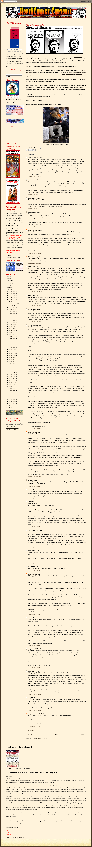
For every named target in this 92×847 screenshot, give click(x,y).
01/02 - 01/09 (12, 403)
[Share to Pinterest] (35, 150)
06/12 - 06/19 (12, 355)
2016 (8, 279)
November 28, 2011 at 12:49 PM (34, 321)
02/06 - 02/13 (12, 393)
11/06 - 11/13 (12, 312)
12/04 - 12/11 (12, 297)
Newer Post (29, 734)
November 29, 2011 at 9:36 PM (34, 667)
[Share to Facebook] (33, 150)
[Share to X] (31, 150)
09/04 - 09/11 (12, 330)
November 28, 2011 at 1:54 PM (34, 476)
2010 (8, 405)
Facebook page (17, 242)
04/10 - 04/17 (12, 374)
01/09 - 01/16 (12, 401)
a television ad (78, 57)
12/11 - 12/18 (12, 295)
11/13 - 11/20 (12, 309)
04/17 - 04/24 (12, 372)
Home (56, 734)
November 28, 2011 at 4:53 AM (34, 176)
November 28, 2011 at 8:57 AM (34, 226)
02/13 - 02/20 (12, 391)
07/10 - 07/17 (12, 347)
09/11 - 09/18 (12, 328)
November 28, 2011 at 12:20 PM (34, 305)
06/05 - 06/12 (12, 357)
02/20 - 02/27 (12, 389)
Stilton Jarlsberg (33, 230)
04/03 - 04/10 (12, 376)
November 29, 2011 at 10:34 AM (35, 570)
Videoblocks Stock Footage (12, 428)
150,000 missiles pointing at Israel (77, 72)
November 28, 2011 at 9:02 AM (34, 263)
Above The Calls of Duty (15, 305)
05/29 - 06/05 (12, 359)
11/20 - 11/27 (12, 307)
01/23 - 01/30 (12, 397)
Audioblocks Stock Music (12, 429)
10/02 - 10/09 (12, 322)
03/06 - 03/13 (12, 384)
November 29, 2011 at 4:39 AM (34, 547)
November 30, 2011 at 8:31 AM (34, 694)
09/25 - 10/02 (12, 324)
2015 (8, 281)
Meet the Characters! (19, 837)
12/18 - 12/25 (12, 293)
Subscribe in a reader (11, 117)
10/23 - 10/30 (12, 316)
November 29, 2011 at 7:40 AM (34, 563)
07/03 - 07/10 (12, 349)
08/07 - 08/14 (12, 339)
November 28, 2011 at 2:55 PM (34, 486)
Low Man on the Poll (14, 303)
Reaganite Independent (35, 714)
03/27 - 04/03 (12, 378)
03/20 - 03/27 (12, 380)
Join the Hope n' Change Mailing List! (14, 34)
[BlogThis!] (29, 150)
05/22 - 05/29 (12, 361)
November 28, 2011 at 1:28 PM (34, 428)
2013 (8, 285)
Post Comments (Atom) (40, 738)
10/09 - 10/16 (12, 320)
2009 (8, 407)
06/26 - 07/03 (12, 351)
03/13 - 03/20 (12, 382)
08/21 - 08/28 (12, 334)
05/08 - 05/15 (12, 366)
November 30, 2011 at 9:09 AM (34, 710)
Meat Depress (12, 301)
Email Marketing (12, 51)
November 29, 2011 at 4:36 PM (34, 645)
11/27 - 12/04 (12, 299)
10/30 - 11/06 (12, 314)
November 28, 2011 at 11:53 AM (35, 291)
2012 (8, 287)
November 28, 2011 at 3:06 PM (34, 498)
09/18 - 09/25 (12, 326)
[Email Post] (40, 147)
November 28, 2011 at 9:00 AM (34, 253)
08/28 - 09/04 (12, 332)
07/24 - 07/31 (12, 343)
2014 (8, 283)
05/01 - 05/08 (12, 368)
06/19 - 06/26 (12, 353)
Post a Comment (31, 730)
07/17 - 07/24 (12, 345)
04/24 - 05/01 (12, 370)
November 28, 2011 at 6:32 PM (34, 526)
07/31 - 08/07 (12, 341)
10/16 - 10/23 (12, 318)
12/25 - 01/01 (12, 291)
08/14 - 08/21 (12, 337)
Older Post (83, 734)
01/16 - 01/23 (12, 399)
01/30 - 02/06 (12, 395)
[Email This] (26, 150)
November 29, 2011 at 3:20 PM (34, 614)
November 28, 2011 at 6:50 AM (34, 194)
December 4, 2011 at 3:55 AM (34, 726)
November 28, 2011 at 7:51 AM (34, 208)
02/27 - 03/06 (12, 386)
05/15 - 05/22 (12, 364)
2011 (8, 289)
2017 (8, 276)
